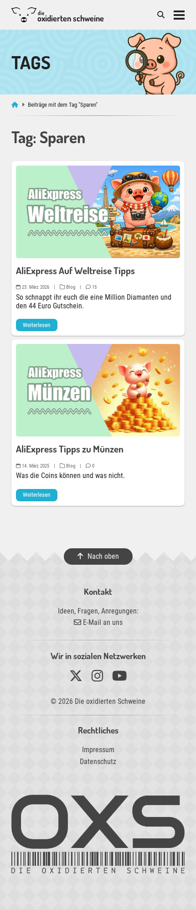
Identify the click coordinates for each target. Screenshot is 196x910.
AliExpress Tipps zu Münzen (70, 449)
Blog (70, 287)
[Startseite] (15, 104)
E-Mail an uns (102, 622)
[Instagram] (97, 678)
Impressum (98, 749)
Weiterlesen (36, 325)
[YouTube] (119, 678)
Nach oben (103, 556)
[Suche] (161, 14)
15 (94, 287)
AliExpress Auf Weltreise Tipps (75, 270)
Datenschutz (98, 761)
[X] (76, 678)
